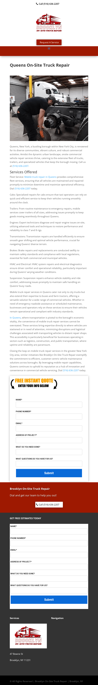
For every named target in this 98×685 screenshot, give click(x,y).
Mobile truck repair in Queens (40, 176)
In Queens (15, 317)
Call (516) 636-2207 (49, 3)
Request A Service (49, 42)
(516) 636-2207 (20, 166)
